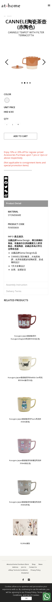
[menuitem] (17, 564)
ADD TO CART (20, 136)
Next (46, 64)
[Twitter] (26, 187)
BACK (8, 16)
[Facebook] (26, 182)
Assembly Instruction (16, 284)
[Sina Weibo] (26, 195)
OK (26, 598)
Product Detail (13, 203)
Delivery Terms (13, 291)
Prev (8, 64)
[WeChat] (26, 191)
